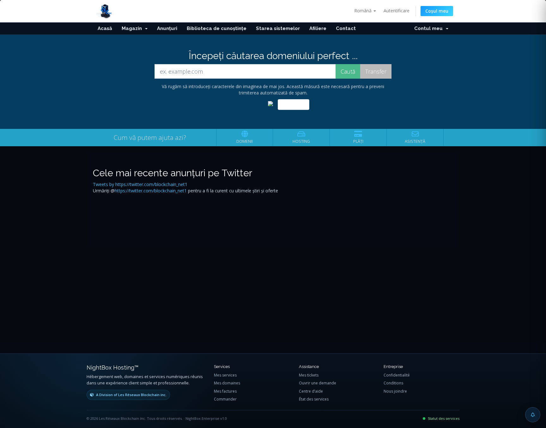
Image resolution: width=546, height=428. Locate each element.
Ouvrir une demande (317, 383)
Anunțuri (167, 28)
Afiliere (317, 28)
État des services (314, 399)
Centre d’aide (311, 391)
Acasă (105, 28)
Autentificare (397, 11)
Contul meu (429, 28)
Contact (346, 28)
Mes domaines (227, 383)
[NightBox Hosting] (105, 11)
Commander (225, 399)
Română (363, 11)
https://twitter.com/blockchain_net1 (151, 191)
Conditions (393, 383)
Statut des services (443, 418)
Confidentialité (397, 375)
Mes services (225, 375)
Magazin (133, 28)
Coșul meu (436, 11)
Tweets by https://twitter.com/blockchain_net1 (140, 184)
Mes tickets (308, 375)
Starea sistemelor (278, 28)
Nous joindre (395, 391)
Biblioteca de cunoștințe (216, 28)
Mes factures (225, 391)
